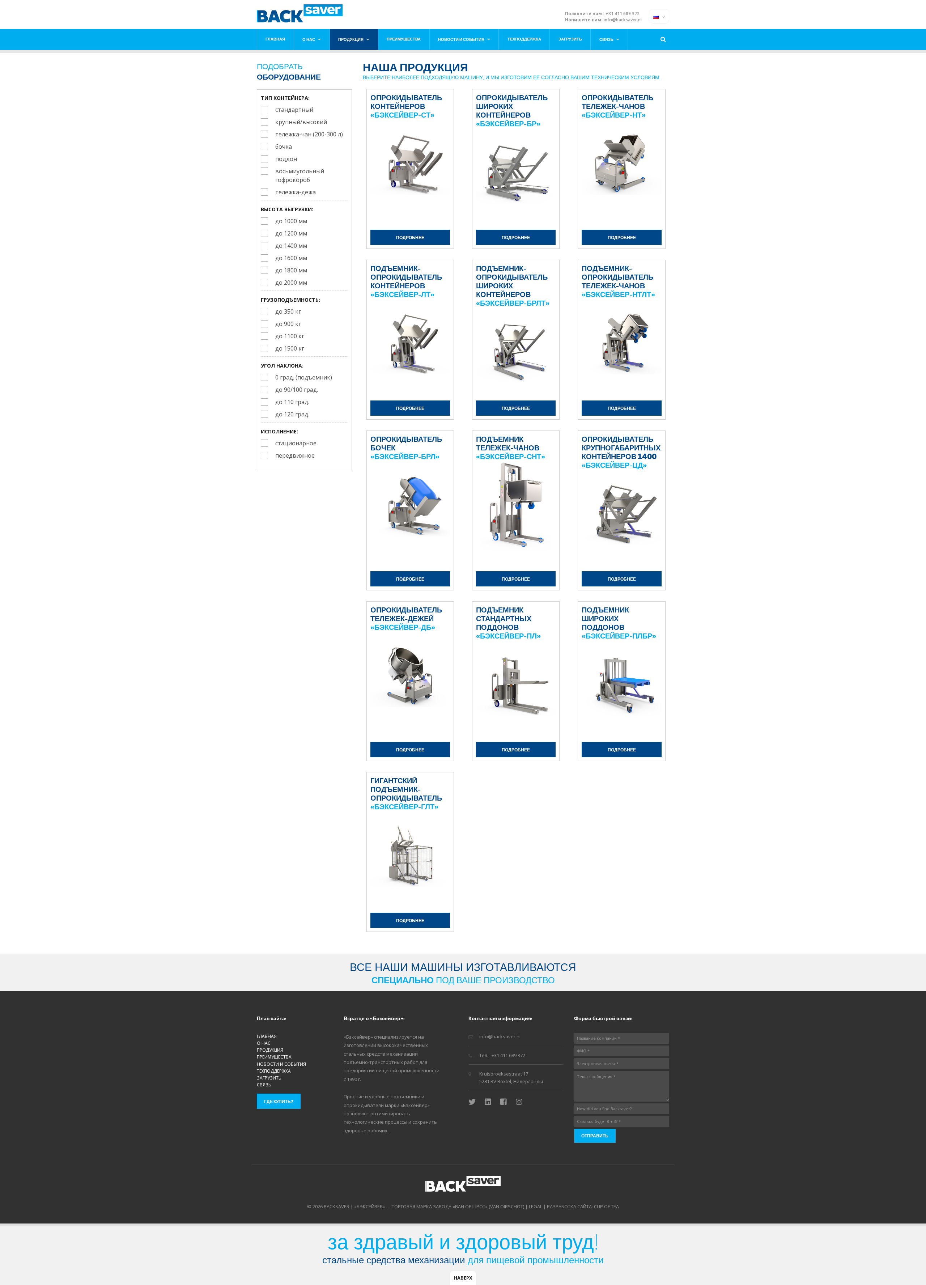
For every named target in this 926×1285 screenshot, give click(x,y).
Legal (535, 1206)
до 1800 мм (291, 270)
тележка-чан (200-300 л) (309, 134)
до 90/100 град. (296, 390)
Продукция (351, 39)
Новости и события (461, 39)
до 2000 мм (291, 283)
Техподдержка (524, 39)
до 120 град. (292, 414)
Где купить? (278, 1101)
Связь (606, 39)
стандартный (294, 110)
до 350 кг (288, 311)
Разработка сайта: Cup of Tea (583, 1206)
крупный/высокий (301, 122)
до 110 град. (292, 402)
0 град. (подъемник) (303, 377)
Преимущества (404, 39)
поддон (286, 159)
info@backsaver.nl (623, 20)
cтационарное (296, 443)
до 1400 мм (291, 246)
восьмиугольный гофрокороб (299, 175)
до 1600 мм (291, 258)
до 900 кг (288, 324)
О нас (308, 39)
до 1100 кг (289, 336)
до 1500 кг (289, 348)
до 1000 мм (291, 221)
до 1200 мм (291, 233)
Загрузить (570, 39)
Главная (275, 39)
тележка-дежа (295, 192)
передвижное (295, 455)
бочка (283, 146)
